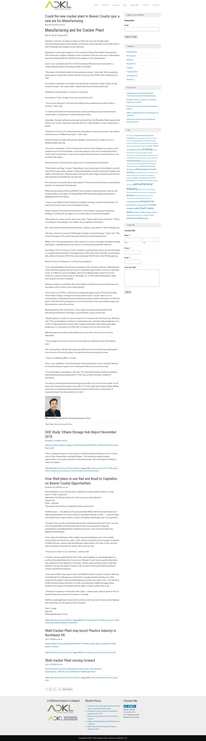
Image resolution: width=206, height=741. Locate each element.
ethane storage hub (52, 471)
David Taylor (50, 63)
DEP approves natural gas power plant (141, 143)
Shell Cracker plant (52, 623)
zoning (145, 218)
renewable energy (133, 201)
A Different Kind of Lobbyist (66, 6)
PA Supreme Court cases (143, 180)
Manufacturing (59, 424)
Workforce (76, 468)
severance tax (147, 201)
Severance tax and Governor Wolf (139, 205)
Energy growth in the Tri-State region (104, 468)
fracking (147, 149)
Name (127, 235)
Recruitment (131, 64)
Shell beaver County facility (109, 620)
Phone (127, 248)
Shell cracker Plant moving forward (70, 660)
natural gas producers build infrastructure (144, 172)
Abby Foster (50, 363)
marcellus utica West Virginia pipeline (136, 163)
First (126, 243)
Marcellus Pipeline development (149, 161)
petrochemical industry (90, 471)
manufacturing (133, 160)
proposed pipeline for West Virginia (142, 198)
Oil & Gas (68, 424)
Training (130, 68)
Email (126, 25)
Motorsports (131, 56)
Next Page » (67, 689)
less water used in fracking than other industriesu (145, 158)
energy (139, 149)
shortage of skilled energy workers (144, 212)
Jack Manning (76, 261)
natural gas (143, 166)
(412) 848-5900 (129, 712)
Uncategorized (132, 75)
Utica (114, 652)
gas (144, 152)
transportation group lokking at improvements (138, 215)
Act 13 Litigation (131, 135)
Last (144, 243)
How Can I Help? (130, 267)
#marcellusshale (88, 652)
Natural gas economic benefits (71, 471)
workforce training (135, 218)
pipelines (131, 195)
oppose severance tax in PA (143, 178)
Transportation (132, 71)
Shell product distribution (68, 623)
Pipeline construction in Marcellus (146, 189)
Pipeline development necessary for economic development (141, 192)
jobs (131, 158)
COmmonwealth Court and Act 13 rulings (146, 138)
